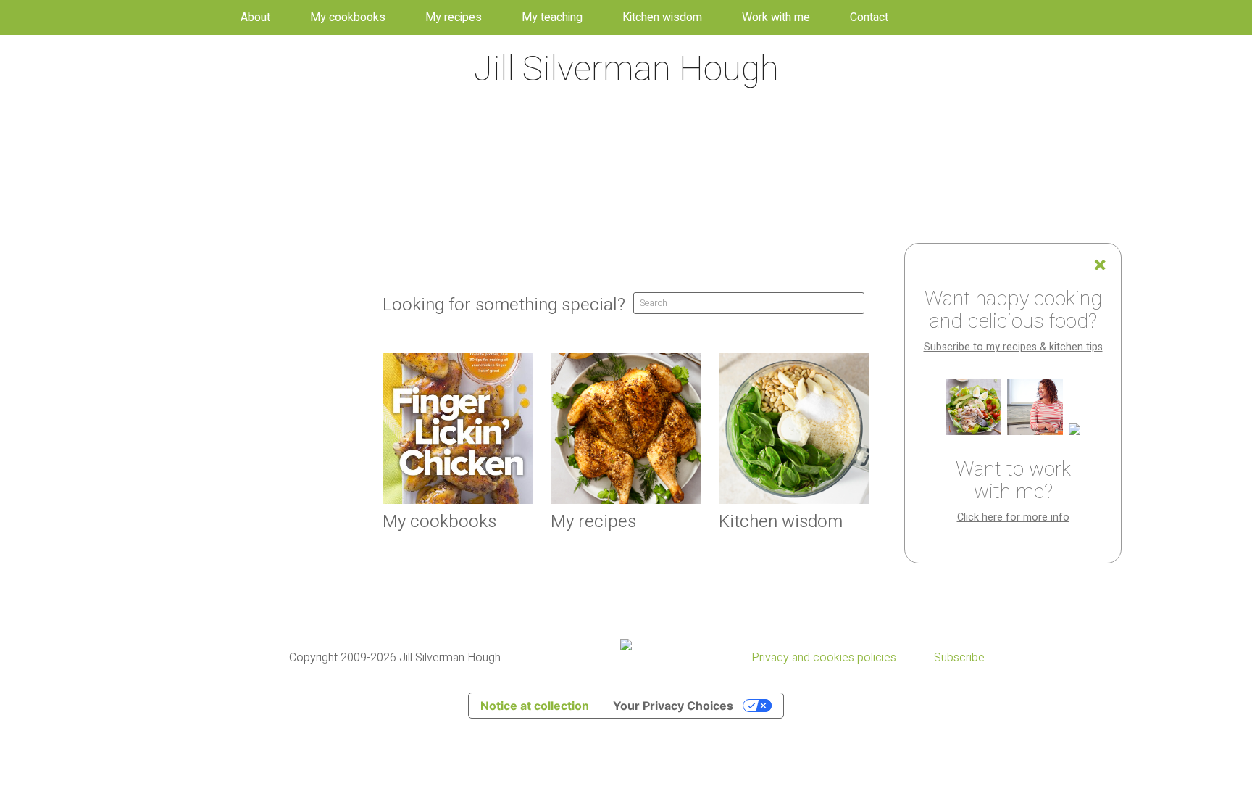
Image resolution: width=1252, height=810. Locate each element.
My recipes (453, 17)
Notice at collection (534, 705)
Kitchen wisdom (662, 17)
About (255, 17)
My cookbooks (347, 17)
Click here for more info (1013, 517)
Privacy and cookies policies (823, 657)
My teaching (552, 17)
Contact (869, 17)
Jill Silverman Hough (626, 69)
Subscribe (959, 657)
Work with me (776, 17)
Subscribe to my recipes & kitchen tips (1013, 347)
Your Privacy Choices (673, 705)
